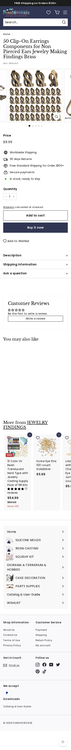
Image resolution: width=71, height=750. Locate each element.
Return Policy (44, 640)
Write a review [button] (35, 318)
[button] (16, 489)
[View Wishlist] (48, 12)
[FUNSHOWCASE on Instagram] (38, 665)
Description (12, 255)
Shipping (8, 207)
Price (7, 135)
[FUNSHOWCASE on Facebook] (44, 665)
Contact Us (10, 635)
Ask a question (15, 273)
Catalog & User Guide (17, 706)
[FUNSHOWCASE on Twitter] (58, 665)
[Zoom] (56, 116)
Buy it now (35, 227)
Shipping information (20, 264)
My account (43, 645)
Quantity (10, 189)
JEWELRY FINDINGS (25, 425)
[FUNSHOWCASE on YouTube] (51, 665)
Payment (41, 630)
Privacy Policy (12, 645)
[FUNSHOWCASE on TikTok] (44, 671)
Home (6, 34)
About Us (9, 630)
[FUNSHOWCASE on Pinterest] (38, 671)
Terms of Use (11, 640)
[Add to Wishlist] (17, 349)
